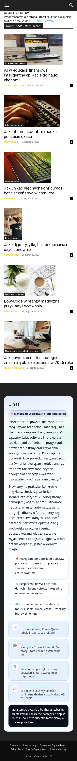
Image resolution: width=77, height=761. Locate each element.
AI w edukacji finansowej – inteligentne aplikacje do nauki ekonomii (31, 75)
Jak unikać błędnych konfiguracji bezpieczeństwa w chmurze (33, 190)
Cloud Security (12, 181)
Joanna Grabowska (14, 367)
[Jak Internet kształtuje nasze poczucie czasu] (38, 111)
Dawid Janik (10, 198)
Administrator (11, 254)
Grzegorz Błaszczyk (14, 85)
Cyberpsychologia (13, 125)
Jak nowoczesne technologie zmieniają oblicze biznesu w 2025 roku (38, 360)
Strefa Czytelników (36, 749)
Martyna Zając (12, 141)
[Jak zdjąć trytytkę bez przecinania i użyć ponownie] (38, 224)
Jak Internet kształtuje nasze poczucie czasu (30, 134)
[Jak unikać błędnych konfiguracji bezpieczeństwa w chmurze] (38, 167)
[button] (6, 5)
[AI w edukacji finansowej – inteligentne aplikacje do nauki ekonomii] (38, 49)
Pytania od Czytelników (52, 745)
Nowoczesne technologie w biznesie (22, 351)
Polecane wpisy (58, 749)
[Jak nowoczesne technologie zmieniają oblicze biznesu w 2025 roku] (38, 337)
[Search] (71, 5)
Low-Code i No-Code (14, 294)
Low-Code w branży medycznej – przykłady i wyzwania (34, 303)
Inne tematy (11, 238)
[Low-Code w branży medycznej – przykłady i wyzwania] (38, 280)
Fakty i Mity (17, 749)
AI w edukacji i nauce (15, 63)
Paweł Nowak (11, 311)
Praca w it (14, 745)
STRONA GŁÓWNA (41, 21)
